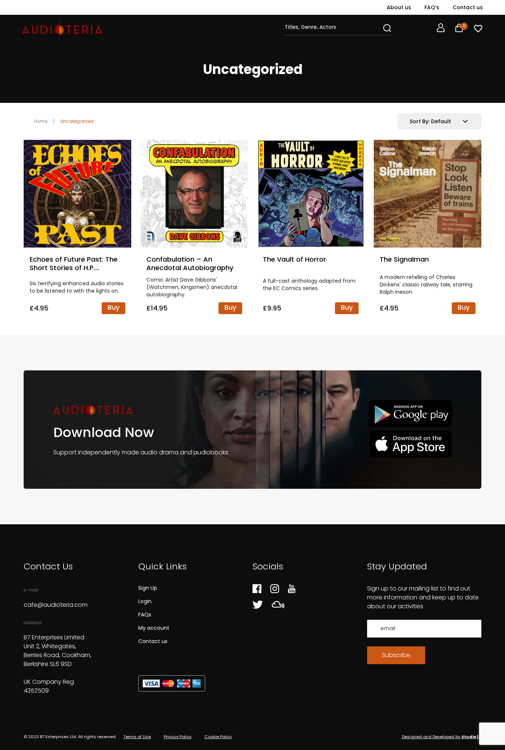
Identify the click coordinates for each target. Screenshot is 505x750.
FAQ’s (431, 7)
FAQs (144, 614)
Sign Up (147, 588)
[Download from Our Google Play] (410, 414)
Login (145, 601)
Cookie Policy (218, 737)
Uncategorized (77, 121)
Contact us (468, 7)
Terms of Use (137, 737)
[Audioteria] (62, 29)
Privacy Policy (178, 737)
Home (40, 121)
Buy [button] (113, 307)
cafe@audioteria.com (56, 605)
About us (399, 7)
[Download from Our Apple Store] (410, 444)
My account (153, 628)
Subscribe (396, 655)
